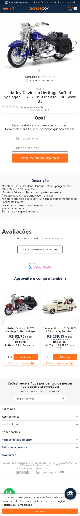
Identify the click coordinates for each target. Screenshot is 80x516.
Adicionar (26, 357)
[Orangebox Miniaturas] (39, 8)
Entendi (40, 511)
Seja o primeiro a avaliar (40, 249)
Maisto (40, 88)
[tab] (39, 70)
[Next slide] (76, 42)
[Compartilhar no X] (49, 77)
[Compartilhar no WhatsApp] (45, 77)
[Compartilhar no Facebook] (42, 77)
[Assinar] (63, 398)
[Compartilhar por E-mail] (53, 77)
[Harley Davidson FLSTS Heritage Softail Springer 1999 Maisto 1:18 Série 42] (20, 324)
